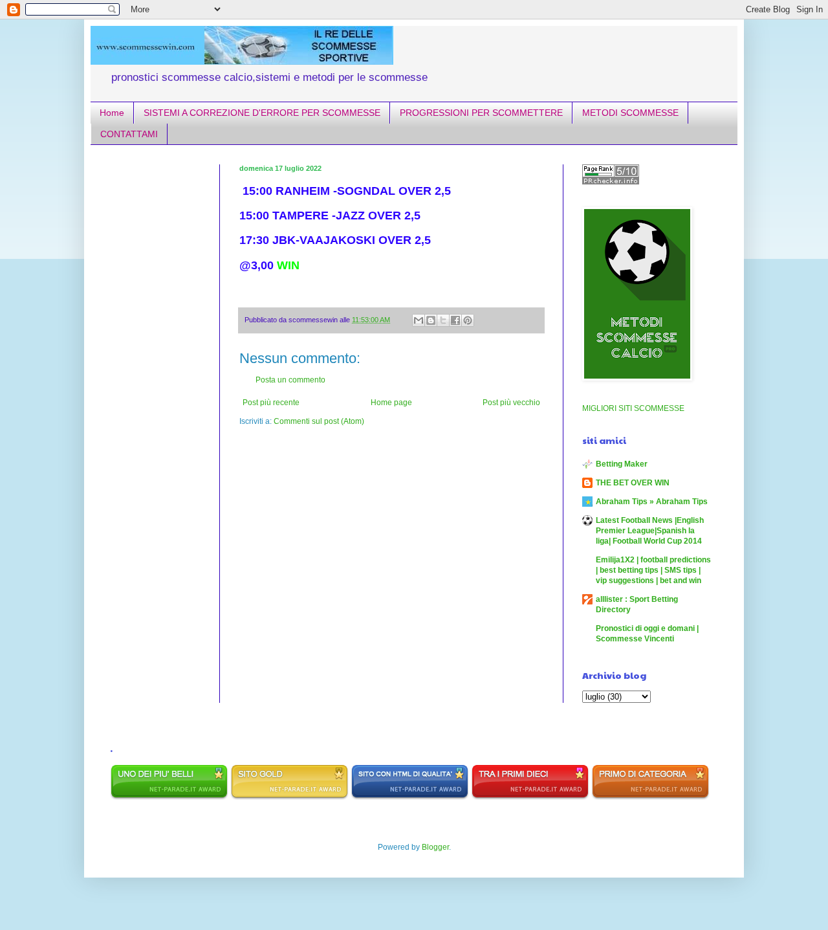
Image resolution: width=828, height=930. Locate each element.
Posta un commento (290, 379)
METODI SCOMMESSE (630, 112)
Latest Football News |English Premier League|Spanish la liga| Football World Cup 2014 (650, 531)
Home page (391, 402)
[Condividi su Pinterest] (467, 320)
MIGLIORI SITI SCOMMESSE (633, 408)
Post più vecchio (511, 402)
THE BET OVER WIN (633, 482)
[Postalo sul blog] (430, 320)
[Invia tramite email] (418, 320)
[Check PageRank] (610, 181)
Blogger (435, 847)
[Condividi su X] (443, 320)
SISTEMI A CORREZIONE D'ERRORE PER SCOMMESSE (262, 112)
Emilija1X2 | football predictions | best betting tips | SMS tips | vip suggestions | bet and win (653, 570)
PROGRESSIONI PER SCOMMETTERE (481, 112)
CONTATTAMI (129, 134)
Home (112, 112)
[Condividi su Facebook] (455, 320)
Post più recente (271, 402)
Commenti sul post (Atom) (319, 421)
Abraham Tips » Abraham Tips (652, 501)
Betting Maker (622, 464)
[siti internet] (410, 797)
